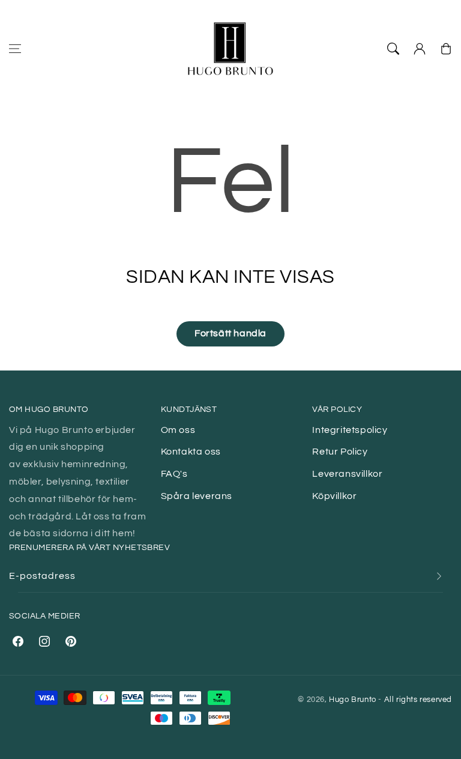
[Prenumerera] (439, 576)
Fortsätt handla (230, 333)
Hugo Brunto (352, 699)
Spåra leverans (196, 496)
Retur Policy (339, 451)
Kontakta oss (191, 451)
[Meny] (15, 48)
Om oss (178, 430)
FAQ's (174, 474)
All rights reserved (418, 699)
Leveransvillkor (347, 474)
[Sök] (393, 48)
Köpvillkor (334, 496)
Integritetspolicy (349, 430)
